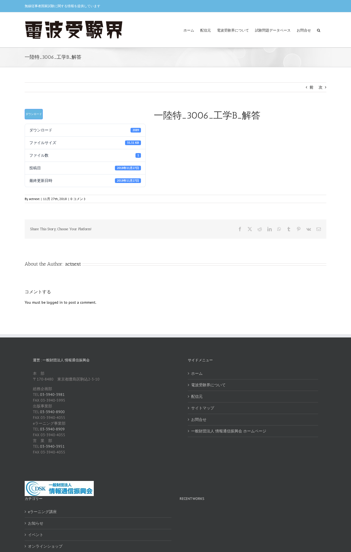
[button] (318, 29)
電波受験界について (208, 384)
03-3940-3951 (52, 446)
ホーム (197, 373)
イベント (35, 534)
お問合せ (198, 419)
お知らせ (35, 523)
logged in (55, 302)
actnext (34, 199)
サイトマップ (202, 407)
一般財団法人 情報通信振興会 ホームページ (228, 431)
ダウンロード (34, 114)
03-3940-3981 (52, 394)
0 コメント (78, 199)
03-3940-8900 (52, 411)
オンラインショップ (45, 546)
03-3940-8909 (52, 429)
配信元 (197, 396)
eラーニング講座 (42, 511)
